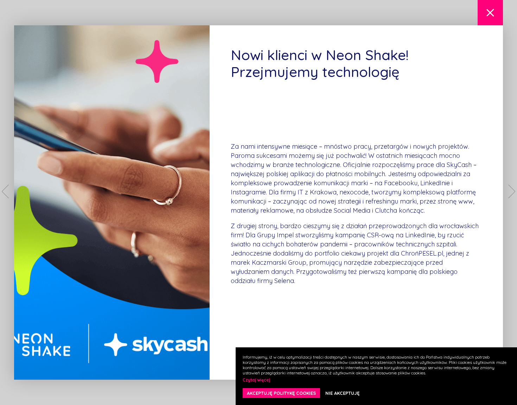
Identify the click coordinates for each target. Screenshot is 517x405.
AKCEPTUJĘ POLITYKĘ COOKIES (281, 393)
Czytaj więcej (256, 379)
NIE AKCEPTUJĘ (342, 393)
